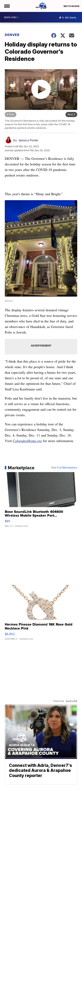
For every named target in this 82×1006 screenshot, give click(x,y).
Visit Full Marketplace (64, 467)
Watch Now (70, 6)
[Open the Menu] (6, 6)
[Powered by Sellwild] (71, 701)
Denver (12, 35)
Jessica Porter (28, 140)
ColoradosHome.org (27, 440)
